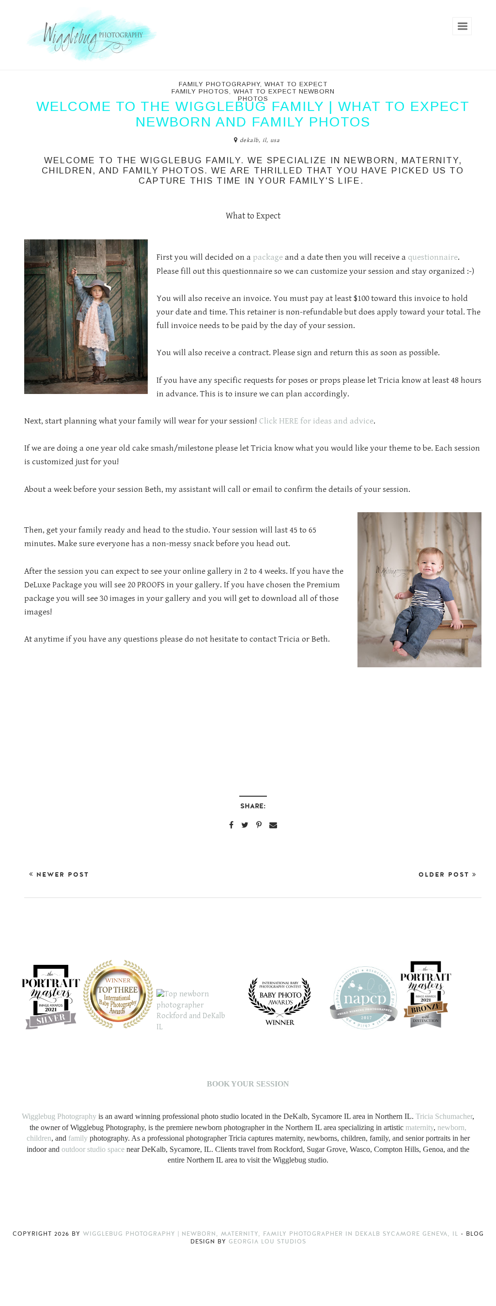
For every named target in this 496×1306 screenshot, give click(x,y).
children (39, 1138)
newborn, (451, 1127)
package (269, 257)
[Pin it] (259, 825)
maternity (419, 1127)
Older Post (445, 874)
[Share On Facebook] (231, 825)
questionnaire (433, 257)
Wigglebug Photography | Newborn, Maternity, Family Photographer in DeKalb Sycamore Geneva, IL (272, 1234)
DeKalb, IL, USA (260, 140)
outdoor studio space (93, 1149)
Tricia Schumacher (444, 1116)
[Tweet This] (244, 825)
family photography (219, 84)
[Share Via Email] (273, 825)
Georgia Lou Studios (267, 1241)
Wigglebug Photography (59, 1116)
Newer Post (61, 874)
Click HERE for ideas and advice (316, 421)
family (78, 1138)
